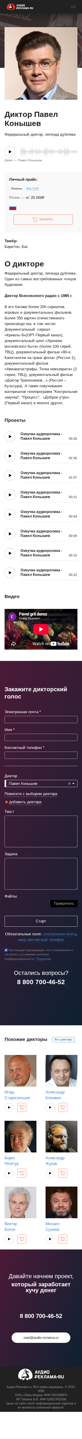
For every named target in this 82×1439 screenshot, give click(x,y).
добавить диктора (25, 802)
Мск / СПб (32, 188)
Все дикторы (63, 1039)
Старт (41, 921)
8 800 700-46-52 (41, 981)
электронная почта (59, 934)
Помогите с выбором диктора (31, 794)
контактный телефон (46, 940)
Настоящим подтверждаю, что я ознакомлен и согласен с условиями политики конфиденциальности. (39, 954)
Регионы (16, 188)
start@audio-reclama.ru (41, 1337)
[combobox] (41, 783)
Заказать (46, 219)
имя (21, 940)
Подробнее (43, 959)
